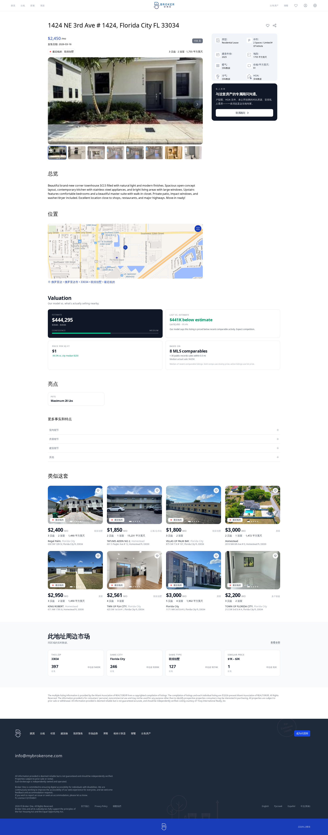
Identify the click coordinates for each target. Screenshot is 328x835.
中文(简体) (305, 806)
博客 (105, 733)
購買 (32, 733)
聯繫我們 (117, 806)
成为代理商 (302, 733)
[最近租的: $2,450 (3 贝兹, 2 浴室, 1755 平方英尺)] (125, 100)
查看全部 (275, 642)
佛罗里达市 (71, 282)
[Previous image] (53, 104)
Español (291, 806)
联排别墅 (96, 282)
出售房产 (146, 733)
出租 (42, 733)
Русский (278, 806)
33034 (84, 282)
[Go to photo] (71, 521)
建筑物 (64, 733)
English (265, 806)
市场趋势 (93, 733)
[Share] (274, 25)
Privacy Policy (101, 806)
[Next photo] (98, 505)
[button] (125, 247)
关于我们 (85, 806)
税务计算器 (120, 733)
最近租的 (109, 282)
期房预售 (78, 733)
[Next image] (197, 104)
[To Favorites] (267, 25)
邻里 (52, 733)
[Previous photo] (52, 505)
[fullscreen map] (198, 228)
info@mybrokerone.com (38, 755)
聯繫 (133, 733)
